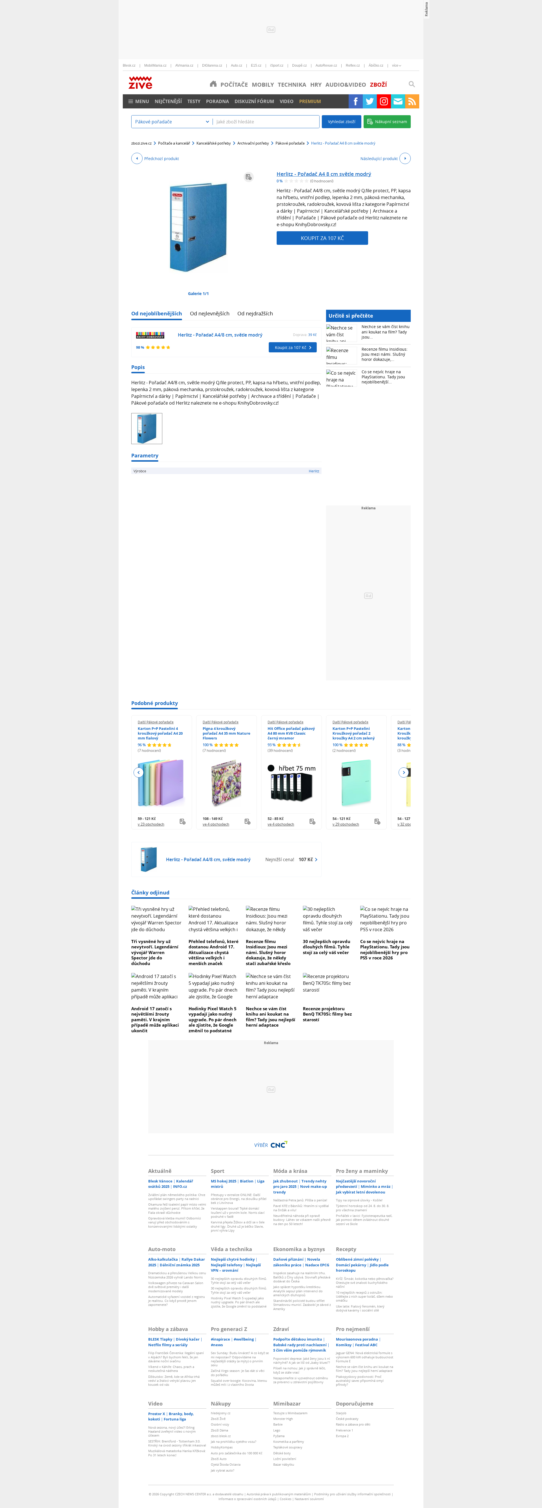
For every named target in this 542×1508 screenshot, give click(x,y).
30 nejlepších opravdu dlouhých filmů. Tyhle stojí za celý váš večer (326, 947)
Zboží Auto (219, 1459)
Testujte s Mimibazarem (290, 1413)
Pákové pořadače (290, 143)
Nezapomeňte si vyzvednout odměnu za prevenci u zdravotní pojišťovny (300, 1380)
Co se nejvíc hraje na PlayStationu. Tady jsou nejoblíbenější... (383, 377)
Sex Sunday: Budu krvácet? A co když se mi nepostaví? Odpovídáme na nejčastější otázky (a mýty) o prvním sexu (240, 1359)
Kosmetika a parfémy (288, 1441)
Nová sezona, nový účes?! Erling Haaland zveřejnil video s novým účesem (172, 1431)
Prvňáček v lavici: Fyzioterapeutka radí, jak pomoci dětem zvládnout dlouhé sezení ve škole (364, 1220)
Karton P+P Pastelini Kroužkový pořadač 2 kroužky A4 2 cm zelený (354, 733)
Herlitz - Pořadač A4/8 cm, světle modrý (220, 335)
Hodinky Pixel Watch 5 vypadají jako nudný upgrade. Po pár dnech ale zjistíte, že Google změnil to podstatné (213, 1019)
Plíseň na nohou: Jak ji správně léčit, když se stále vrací (299, 1370)
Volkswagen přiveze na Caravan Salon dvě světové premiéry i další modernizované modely (175, 1287)
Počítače (234, 84)
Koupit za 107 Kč (322, 238)
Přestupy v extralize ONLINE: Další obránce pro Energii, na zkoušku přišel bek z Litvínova (238, 1199)
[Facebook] (356, 101)
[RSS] (412, 101)
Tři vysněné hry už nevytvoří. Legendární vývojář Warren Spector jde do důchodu (154, 952)
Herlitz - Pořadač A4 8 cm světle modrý (324, 174)
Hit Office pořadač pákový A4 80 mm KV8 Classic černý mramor (291, 733)
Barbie (278, 1424)
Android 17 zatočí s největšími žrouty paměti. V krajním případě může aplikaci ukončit (155, 1019)
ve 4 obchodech (216, 824)
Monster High (283, 1419)
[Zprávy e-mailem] (398, 101)
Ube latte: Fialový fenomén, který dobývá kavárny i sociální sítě (360, 1308)
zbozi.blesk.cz (221, 1436)
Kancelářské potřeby (213, 143)
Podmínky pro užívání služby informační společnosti (352, 1494)
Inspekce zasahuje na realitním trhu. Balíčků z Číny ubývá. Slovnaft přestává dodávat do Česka (301, 1277)
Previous (139, 772)
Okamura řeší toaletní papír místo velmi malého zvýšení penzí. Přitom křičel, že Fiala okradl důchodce (177, 1208)
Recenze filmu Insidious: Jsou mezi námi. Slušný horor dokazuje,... (385, 354)
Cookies (285, 1499)
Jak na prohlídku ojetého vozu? (233, 1441)
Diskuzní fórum (254, 101)
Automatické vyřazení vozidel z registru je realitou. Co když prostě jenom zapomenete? (176, 1301)
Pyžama (279, 1436)
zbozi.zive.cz (141, 143)
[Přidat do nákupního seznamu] (249, 177)
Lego (276, 1430)
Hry (316, 84)
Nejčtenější (168, 101)
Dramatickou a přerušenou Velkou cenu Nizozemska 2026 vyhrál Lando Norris (177, 1275)
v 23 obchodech (151, 824)
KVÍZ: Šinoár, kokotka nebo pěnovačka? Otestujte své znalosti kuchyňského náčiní (365, 1282)
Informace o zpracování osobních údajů (247, 1499)
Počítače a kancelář (174, 143)
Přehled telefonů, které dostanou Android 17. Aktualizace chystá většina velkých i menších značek (214, 952)
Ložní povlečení (284, 1459)
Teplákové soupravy (287, 1447)
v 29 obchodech (346, 824)
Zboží (378, 84)
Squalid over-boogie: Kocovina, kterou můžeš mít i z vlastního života (239, 1382)
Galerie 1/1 (198, 293)
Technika (292, 84)
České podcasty (347, 1419)
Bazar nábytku (283, 1464)
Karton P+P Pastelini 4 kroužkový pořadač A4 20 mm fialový (160, 733)
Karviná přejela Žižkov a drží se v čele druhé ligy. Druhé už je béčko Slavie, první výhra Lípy (238, 1226)
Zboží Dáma (219, 1430)
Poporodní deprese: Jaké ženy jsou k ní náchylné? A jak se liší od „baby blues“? (301, 1360)
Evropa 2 (342, 1436)
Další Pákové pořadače (156, 722)
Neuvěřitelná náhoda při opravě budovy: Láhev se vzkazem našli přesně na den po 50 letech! (302, 1220)
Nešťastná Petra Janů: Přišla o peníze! (300, 1200)
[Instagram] (384, 101)
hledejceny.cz (220, 1413)
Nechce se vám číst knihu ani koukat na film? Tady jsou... (386, 331)
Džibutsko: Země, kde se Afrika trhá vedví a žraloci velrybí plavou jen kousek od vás (174, 1380)
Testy (193, 101)
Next (403, 772)
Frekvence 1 (344, 1430)
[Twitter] (370, 101)
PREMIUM (310, 101)
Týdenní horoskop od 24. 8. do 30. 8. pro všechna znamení (362, 1208)
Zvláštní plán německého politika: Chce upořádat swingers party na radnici (176, 1197)
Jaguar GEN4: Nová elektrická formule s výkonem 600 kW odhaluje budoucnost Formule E (364, 1357)
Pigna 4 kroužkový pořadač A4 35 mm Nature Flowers (226, 733)
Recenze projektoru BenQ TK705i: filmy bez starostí (327, 1014)
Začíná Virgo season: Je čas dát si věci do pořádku (238, 1373)
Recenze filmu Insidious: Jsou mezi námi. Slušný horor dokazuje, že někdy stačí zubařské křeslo (268, 952)
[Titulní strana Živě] (213, 83)
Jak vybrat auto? (222, 1470)
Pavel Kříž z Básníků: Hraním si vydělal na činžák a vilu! (301, 1208)
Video (287, 101)
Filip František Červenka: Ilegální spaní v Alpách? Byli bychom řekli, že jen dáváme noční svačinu (176, 1357)
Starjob (341, 1413)
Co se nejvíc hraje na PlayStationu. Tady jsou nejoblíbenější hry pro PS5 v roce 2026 (385, 950)
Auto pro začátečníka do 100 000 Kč (236, 1453)
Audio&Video (345, 84)
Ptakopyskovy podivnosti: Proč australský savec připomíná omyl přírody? (360, 1380)
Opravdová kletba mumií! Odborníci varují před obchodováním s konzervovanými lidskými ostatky (174, 1222)
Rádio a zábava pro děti (353, 1424)
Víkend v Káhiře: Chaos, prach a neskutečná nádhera (171, 1369)
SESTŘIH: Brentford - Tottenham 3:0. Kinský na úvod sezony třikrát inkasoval (177, 1443)
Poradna (217, 101)
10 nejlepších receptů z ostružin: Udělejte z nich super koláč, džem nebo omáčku (364, 1296)
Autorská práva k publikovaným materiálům (279, 1494)
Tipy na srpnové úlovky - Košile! (359, 1200)
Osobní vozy (220, 1424)
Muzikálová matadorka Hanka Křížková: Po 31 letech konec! (177, 1453)
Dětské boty (282, 1453)
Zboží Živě (218, 1419)
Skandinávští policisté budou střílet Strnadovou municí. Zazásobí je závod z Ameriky (302, 1305)
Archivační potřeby (253, 143)
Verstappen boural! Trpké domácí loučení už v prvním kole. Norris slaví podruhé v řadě (238, 1212)
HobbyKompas (222, 1447)
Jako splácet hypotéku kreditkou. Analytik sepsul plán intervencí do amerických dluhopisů (298, 1291)
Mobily (263, 84)
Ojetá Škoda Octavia (226, 1464)
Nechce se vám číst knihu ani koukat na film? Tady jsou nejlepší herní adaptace (270, 1017)
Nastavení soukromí (309, 1499)
